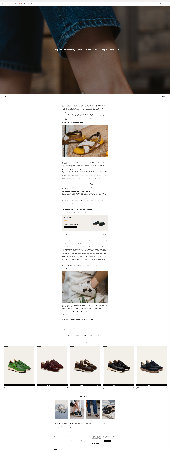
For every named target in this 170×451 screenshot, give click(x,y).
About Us (71, 436)
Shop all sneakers (67, 329)
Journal (70, 440)
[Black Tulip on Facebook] (92, 443)
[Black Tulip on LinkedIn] (98, 443)
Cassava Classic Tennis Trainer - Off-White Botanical (73, 326)
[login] (162, 3)
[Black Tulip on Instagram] (94, 443)
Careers (70, 437)
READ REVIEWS (32, 0)
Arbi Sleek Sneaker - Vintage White (70, 328)
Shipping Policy (82, 441)
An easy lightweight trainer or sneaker (69, 243)
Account (81, 436)
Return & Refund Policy (84, 442)
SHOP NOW (54, 0)
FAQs (81, 440)
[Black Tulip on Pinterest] (96, 443)
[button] (165, 3)
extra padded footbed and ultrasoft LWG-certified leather (86, 257)
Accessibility (82, 437)
